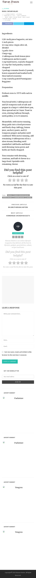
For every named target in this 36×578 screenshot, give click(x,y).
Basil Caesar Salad (15, 17)
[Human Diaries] (11, 2)
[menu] (31, 2)
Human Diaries (10, 14)
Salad (14, 18)
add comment (21, 15)
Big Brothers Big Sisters (18, 207)
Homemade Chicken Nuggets (18, 216)
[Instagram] (22, 237)
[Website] (13, 237)
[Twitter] (19, 237)
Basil (6, 17)
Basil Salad (26, 17)
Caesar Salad (7, 18)
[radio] (10, 180)
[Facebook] (16, 237)
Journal (6, 8)
